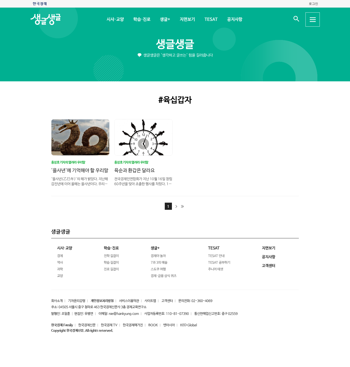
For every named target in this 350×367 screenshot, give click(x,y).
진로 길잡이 (111, 269)
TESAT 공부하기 (219, 262)
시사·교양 (115, 19)
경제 (60, 256)
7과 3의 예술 (159, 262)
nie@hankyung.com (124, 314)
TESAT (210, 19)
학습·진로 (141, 19)
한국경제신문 (86, 325)
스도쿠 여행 (158, 269)
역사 (60, 262)
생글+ (165, 19)
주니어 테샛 (215, 269)
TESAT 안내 (216, 256)
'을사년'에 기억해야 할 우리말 (79, 170)
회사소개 (57, 301)
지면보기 (187, 19)
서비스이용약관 (129, 301)
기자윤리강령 (76, 301)
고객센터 (167, 301)
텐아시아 (169, 325)
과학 (60, 269)
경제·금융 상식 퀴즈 (163, 276)
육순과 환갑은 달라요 (134, 170)
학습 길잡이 (111, 262)
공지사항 (234, 19)
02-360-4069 (201, 301)
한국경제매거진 (133, 325)
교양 (60, 276)
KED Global (188, 325)
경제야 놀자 (158, 256)
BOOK (153, 325)
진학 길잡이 (111, 256)
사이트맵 (150, 301)
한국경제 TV (109, 325)
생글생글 (175, 45)
